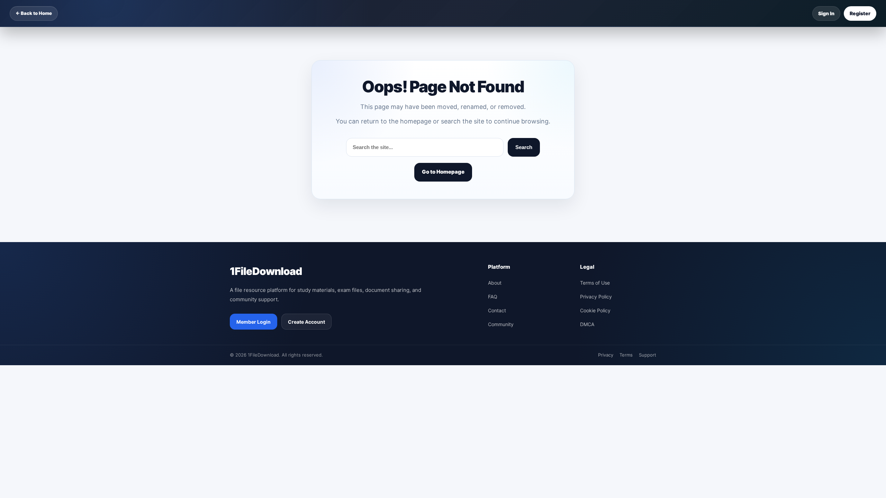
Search (523, 147)
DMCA (587, 324)
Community (501, 324)
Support (647, 355)
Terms (626, 355)
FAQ (492, 296)
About (494, 283)
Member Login (253, 322)
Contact (497, 310)
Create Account (306, 322)
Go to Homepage (443, 171)
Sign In (826, 13)
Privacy (605, 355)
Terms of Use (595, 283)
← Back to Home (34, 13)
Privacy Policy (596, 296)
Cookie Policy (595, 310)
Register (860, 13)
